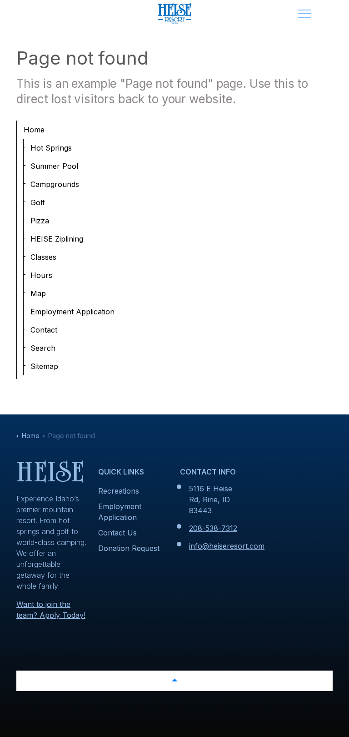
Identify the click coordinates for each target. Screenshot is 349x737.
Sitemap (44, 366)
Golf (37, 202)
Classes (43, 257)
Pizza (39, 220)
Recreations (118, 490)
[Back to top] (174, 681)
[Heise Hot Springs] (174, 14)
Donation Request (129, 548)
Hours (41, 275)
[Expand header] (304, 13)
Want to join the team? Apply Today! (50, 610)
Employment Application (72, 311)
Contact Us (117, 532)
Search (42, 348)
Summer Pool (54, 166)
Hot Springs (51, 147)
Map (38, 293)
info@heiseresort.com (226, 545)
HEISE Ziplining (56, 238)
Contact (43, 329)
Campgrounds (54, 184)
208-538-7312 (213, 528)
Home (34, 129)
